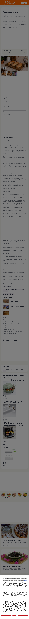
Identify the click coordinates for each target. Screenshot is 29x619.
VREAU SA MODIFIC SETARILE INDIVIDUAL (14, 617)
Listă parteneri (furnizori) (7, 612)
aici (24, 591)
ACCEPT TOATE (14, 615)
